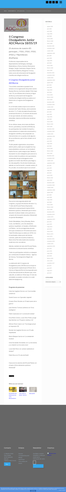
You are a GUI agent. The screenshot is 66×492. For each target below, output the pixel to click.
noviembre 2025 (51, 48)
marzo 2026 (50, 38)
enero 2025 (49, 70)
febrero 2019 (50, 234)
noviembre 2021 (51, 158)
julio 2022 (49, 138)
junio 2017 (49, 268)
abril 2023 (49, 119)
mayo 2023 (49, 116)
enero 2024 (49, 99)
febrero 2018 (50, 258)
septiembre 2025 (51, 53)
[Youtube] (53, 2)
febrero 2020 (50, 207)
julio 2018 (49, 248)
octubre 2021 (50, 160)
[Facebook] (47, 2)
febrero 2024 (50, 97)
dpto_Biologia (31, 25)
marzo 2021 (50, 175)
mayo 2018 (49, 253)
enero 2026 (49, 43)
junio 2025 (49, 58)
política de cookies (34, 489)
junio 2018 (49, 251)
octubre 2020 (50, 187)
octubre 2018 (50, 243)
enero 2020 (49, 209)
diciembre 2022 (50, 129)
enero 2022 (49, 153)
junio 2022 (49, 141)
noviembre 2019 (51, 214)
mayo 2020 (49, 199)
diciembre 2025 (50, 46)
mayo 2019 (49, 226)
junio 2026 (49, 31)
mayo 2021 (49, 170)
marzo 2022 (50, 148)
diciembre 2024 (50, 72)
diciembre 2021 (50, 155)
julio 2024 (49, 85)
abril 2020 (49, 202)
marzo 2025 (50, 65)
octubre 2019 (50, 217)
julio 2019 (49, 221)
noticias (29, 26)
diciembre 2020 (50, 182)
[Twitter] (50, 2)
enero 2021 (49, 180)
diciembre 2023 (50, 102)
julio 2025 (49, 55)
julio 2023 (49, 112)
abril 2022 (49, 146)
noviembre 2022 (51, 131)
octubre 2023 (50, 107)
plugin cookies (62, 490)
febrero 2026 (50, 41)
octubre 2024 (50, 77)
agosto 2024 (50, 82)
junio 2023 (49, 114)
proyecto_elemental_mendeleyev (16, 28)
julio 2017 (49, 265)
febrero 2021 (50, 177)
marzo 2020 (50, 204)
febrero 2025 (50, 68)
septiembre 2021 (51, 163)
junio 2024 (49, 87)
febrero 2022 (50, 151)
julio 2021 (49, 165)
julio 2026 (49, 29)
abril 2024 (49, 92)
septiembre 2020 (51, 190)
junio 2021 (49, 168)
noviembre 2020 (51, 185)
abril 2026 (49, 36)
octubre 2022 (50, 134)
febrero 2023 (50, 124)
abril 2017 (49, 273)
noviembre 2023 (51, 104)
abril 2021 (49, 173)
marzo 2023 (50, 121)
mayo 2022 (49, 143)
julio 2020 (49, 195)
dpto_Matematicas (22, 26)
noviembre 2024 (51, 75)
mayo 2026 (49, 33)
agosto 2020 (50, 192)
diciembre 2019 (50, 212)
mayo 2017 (49, 270)
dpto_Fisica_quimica (13, 26)
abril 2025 (49, 63)
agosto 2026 (50, 26)
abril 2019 (49, 229)
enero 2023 (49, 126)
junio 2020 (49, 197)
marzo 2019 (50, 231)
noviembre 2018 (51, 241)
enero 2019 (49, 236)
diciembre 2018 (50, 239)
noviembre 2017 (51, 263)
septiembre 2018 (51, 246)
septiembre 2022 (51, 136)
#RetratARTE (32, 393)
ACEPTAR (33, 490)
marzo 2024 (50, 95)
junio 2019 (49, 224)
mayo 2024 (49, 90)
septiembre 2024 (51, 80)
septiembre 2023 (51, 109)
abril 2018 (49, 256)
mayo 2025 (49, 60)
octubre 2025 (50, 51)
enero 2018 (49, 260)
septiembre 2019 (51, 219)
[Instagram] (57, 2)
